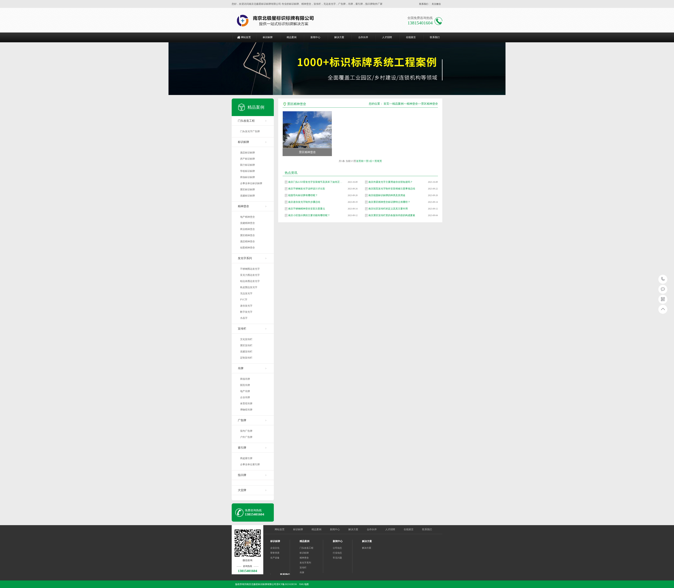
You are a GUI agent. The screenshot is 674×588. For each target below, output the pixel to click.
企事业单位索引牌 (250, 464)
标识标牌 (268, 37)
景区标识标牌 (247, 189)
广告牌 (242, 420)
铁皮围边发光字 (248, 287)
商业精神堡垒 (247, 229)
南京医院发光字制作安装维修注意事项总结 (391, 188)
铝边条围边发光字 (250, 281)
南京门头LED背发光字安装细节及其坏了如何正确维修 (315, 182)
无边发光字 (246, 293)
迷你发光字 (246, 305)
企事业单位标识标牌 (251, 183)
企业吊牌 (245, 397)
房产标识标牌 (247, 158)
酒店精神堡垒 (247, 241)
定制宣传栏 (246, 357)
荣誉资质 (274, 552)
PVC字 (243, 299)
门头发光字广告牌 (250, 131)
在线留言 (411, 37)
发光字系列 (245, 258)
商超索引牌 (246, 458)
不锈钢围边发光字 (250, 269)
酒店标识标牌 (247, 152)
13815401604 (663, 279)
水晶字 (243, 318)
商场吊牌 (245, 379)
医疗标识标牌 (247, 165)
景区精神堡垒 (247, 235)
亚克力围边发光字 (250, 275)
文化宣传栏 (246, 339)
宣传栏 (242, 328)
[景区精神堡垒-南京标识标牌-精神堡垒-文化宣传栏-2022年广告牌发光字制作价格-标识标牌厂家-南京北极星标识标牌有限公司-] (277, 20)
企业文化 (274, 548)
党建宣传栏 (246, 351)
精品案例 (291, 37)
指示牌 (242, 475)
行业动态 (337, 552)
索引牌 (242, 447)
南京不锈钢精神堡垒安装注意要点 (306, 208)
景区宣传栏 (246, 345)
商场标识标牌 (247, 177)
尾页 (379, 161)
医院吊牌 (245, 385)
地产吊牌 (245, 391)
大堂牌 (242, 490)
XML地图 (304, 584)
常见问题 (337, 557)
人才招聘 (387, 37)
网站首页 (246, 37)
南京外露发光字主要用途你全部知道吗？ (390, 182)
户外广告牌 (246, 437)
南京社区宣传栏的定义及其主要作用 (388, 208)
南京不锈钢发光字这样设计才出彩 (306, 188)
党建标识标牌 (247, 195)
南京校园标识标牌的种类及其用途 (386, 195)
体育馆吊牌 (246, 403)
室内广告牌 (246, 431)
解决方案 (339, 37)
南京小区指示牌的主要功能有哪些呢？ (309, 215)
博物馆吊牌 (246, 409)
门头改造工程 (246, 120)
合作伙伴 (363, 37)
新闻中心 (315, 37)
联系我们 (423, 4)
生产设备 (274, 557)
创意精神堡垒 (247, 247)
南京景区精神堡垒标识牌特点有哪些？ (389, 202)
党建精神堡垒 (247, 223)
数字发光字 (246, 312)
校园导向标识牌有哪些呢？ (303, 195)
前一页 (364, 161)
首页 (386, 103)
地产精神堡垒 (247, 217)
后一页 (373, 161)
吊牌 (240, 368)
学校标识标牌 (247, 171)
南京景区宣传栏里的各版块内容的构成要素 (391, 215)
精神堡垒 (243, 206)
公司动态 (337, 548)
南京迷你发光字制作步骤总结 (304, 202)
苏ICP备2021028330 (286, 584)
